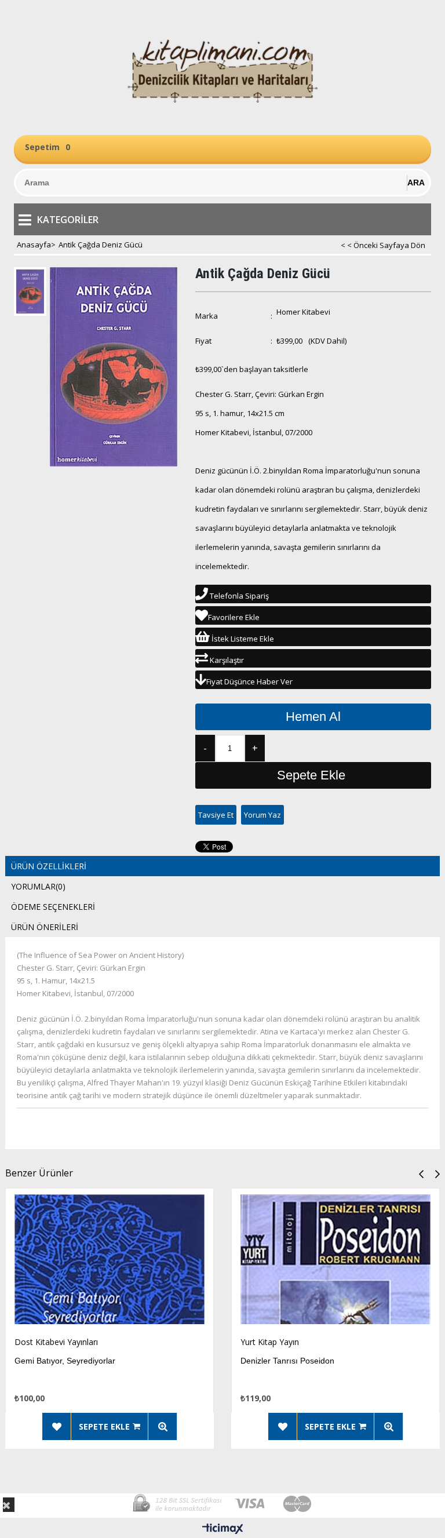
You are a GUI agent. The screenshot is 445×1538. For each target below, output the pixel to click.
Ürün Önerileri (44, 926)
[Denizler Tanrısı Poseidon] (335, 1262)
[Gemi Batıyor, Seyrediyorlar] (109, 1262)
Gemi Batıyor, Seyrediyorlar (64, 1360)
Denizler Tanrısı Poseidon (287, 1360)
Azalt (205, 748)
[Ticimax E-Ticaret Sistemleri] (222, 1529)
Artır (255, 748)
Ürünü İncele (162, 1426)
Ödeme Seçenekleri (53, 906)
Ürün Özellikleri (48, 866)
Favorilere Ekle (56, 1426)
